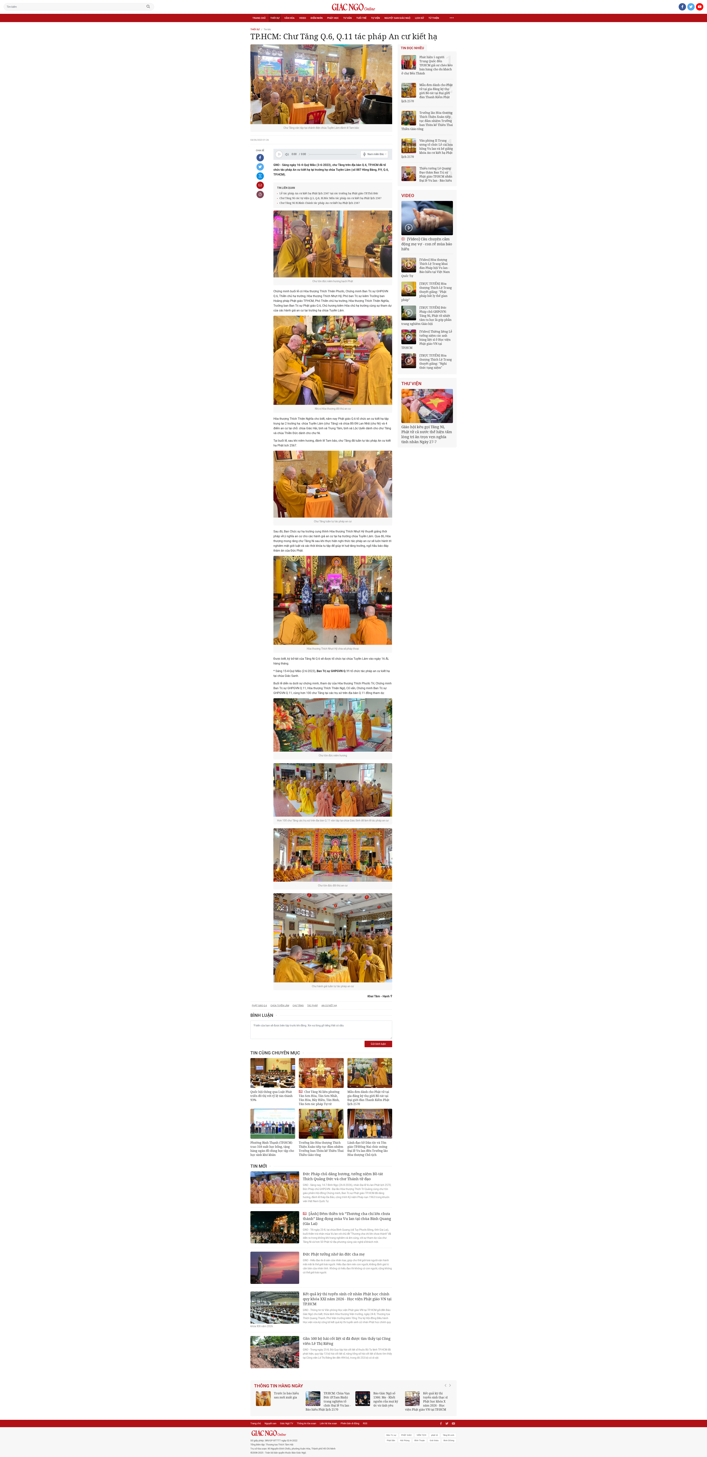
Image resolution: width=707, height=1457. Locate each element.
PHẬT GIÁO (406, 1435)
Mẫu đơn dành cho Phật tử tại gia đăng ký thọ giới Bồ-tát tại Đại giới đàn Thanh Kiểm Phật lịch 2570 (368, 1098)
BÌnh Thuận (419, 1440)
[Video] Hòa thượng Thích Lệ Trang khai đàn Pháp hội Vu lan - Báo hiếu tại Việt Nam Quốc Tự (425, 268)
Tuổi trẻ (361, 18)
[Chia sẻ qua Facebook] (260, 157)
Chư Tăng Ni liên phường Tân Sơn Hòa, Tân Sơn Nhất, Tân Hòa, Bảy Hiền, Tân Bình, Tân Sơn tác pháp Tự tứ (319, 1098)
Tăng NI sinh (448, 1435)
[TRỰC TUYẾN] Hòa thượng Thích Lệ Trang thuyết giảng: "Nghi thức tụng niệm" (435, 361)
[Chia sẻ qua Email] (260, 185)
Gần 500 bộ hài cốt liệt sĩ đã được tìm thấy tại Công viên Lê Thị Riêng (347, 1341)
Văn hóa (289, 18)
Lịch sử (419, 18)
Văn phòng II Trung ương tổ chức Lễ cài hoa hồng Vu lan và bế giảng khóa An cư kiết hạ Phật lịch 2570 (427, 148)
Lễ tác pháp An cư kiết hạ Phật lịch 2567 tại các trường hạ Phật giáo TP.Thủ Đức (328, 193)
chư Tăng (298, 1005)
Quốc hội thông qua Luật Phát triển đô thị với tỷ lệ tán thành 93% (271, 1096)
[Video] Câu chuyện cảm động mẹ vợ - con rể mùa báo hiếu (426, 243)
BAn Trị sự (391, 1435)
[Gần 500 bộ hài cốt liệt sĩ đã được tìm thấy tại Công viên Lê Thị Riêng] (274, 1352)
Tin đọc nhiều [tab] (412, 48)
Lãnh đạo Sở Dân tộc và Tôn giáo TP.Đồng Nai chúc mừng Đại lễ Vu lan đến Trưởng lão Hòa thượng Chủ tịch (367, 1149)
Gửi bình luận (378, 1044)
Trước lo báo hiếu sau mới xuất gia (286, 1395)
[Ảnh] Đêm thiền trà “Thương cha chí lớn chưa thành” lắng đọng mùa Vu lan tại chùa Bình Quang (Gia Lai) (347, 1218)
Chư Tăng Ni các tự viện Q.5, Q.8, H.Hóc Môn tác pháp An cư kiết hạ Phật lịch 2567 (330, 198)
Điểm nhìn (317, 18)
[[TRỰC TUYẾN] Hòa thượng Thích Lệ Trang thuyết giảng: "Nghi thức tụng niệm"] (408, 360)
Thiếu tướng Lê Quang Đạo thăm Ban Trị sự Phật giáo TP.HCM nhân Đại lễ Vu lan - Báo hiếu (435, 174)
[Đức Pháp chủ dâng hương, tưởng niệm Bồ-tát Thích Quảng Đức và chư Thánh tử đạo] (274, 1187)
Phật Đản (391, 1440)
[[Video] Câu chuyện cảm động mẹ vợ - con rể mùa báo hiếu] (427, 218)
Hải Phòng (404, 1440)
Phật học (333, 18)
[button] (446, 1399)
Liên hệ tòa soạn (328, 1423)
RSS (365, 1423)
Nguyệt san (270, 1423)
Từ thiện (433, 18)
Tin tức (267, 29)
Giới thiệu (434, 1440)
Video (302, 18)
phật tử (434, 1435)
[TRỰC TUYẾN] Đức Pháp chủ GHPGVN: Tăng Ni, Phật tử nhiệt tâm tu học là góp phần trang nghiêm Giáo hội (426, 316)
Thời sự (274, 18)
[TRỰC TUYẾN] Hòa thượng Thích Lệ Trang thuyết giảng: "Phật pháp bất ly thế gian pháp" (426, 292)
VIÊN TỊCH (421, 1435)
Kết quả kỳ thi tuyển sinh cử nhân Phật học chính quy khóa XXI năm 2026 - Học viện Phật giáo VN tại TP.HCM (347, 1298)
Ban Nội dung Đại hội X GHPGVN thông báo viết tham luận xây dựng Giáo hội (426, 431)
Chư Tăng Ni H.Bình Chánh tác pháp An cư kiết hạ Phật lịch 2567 (319, 203)
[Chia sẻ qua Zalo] (260, 176)
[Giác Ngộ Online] (312, 1433)
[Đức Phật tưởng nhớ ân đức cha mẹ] (274, 1268)
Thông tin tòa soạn (306, 1423)
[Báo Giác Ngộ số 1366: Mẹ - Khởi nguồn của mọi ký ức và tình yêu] (362, 1398)
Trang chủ (258, 18)
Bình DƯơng (449, 1440)
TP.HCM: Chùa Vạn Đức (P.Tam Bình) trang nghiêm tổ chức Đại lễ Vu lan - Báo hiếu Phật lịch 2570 (328, 1401)
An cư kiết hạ (329, 1005)
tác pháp (312, 1005)
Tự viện (375, 18)
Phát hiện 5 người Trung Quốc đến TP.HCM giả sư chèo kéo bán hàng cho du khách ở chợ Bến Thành (427, 65)
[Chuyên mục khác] (452, 18)
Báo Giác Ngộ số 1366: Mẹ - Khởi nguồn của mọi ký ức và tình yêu (385, 1399)
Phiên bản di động (350, 1423)
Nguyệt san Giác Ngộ (397, 18)
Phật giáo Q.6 (259, 1005)
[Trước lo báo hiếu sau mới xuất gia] (263, 1398)
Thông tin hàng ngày (278, 1386)
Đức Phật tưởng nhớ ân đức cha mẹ (334, 1254)
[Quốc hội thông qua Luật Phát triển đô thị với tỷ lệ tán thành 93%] (272, 1073)
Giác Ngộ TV (286, 1423)
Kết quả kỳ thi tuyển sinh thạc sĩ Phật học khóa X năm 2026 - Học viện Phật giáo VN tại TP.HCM (426, 1401)
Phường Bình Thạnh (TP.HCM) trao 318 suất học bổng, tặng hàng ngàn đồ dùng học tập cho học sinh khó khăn (272, 1149)
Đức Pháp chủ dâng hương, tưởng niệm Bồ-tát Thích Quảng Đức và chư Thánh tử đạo (343, 1176)
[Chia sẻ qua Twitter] (260, 167)
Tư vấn (347, 18)
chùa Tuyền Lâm (279, 1005)
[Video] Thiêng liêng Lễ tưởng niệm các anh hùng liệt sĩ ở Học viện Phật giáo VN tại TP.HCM (426, 339)
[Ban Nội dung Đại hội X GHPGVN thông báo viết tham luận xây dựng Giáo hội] (427, 406)
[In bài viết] (260, 194)
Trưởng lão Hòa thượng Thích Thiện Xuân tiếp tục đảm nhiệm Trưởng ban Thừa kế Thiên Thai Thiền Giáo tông (321, 1149)
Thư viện (411, 384)
